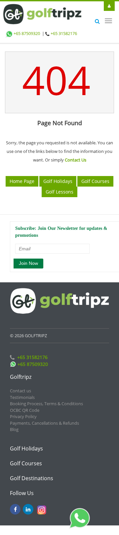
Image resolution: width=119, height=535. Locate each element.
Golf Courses (95, 177)
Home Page (22, 177)
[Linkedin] (28, 505)
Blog (14, 425)
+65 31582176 (64, 33)
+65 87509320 (27, 33)
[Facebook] (15, 505)
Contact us (20, 387)
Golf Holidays (57, 177)
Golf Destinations (31, 474)
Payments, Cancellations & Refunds (44, 419)
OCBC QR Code (24, 406)
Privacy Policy (23, 412)
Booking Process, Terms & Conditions (46, 400)
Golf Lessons (59, 188)
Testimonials (22, 393)
